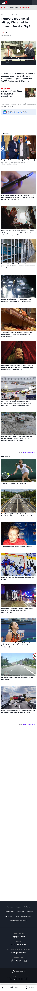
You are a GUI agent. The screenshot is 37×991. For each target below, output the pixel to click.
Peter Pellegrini (11, 104)
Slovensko (4, 15)
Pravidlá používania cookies (18, 921)
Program (18, 907)
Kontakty (30, 911)
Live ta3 (5, 7)
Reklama (27, 907)
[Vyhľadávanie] (29, 3)
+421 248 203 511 (18, 944)
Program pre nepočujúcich (23, 916)
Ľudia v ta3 (8, 916)
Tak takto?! (13, 15)
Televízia (10, 907)
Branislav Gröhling (7, 106)
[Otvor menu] (34, 2)
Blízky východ (24, 7)
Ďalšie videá (6, 63)
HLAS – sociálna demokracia (26, 104)
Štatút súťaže (9, 911)
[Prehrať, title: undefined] (18, 50)
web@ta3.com (18, 952)
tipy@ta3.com (18, 936)
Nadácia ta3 (20, 911)
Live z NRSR (14, 7)
